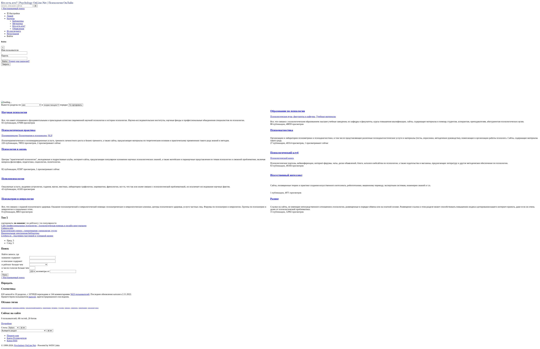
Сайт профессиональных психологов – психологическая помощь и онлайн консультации (43, 225)
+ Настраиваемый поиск (13, 8)
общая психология (6, 308)
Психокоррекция (10, 135)
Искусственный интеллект (286, 175)
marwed (32, 297)
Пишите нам (13, 335)
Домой (10, 16)
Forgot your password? (19, 61)
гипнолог (67, 308)
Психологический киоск (282, 158)
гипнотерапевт (83, 308)
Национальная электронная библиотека (20, 233)
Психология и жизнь (14, 149)
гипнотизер (74, 308)
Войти (4, 61)
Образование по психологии (287, 111)
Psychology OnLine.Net (25, 345)
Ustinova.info (7, 228)
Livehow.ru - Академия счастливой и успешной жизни (27, 236)
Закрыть (5, 64)
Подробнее (6, 323)
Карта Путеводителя (16, 338)
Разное (274, 198)
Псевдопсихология (13, 178)
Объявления (18, 28)
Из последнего (14, 31)
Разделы (11, 18)
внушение (54, 308)
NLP (50, 135)
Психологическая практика (18, 130)
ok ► (23, 328)
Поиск (4, 275)
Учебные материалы (326, 116)
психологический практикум (34, 308)
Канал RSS (12, 340)
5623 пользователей (79, 294)
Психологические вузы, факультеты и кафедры (292, 116)
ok (35, 6)
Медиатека (17, 23)
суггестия (61, 308)
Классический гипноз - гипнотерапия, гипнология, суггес (29, 230)
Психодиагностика (281, 130)
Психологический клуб (284, 152)
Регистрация (13, 33)
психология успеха (93, 308)
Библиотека (18, 21)
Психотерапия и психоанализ (33, 135)
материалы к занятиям (19, 308)
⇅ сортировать (75, 105)
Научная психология (14, 112)
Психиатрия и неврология (18, 198)
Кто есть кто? (18, 26)
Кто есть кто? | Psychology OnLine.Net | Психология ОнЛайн (37, 2)
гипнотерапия (46, 308)
